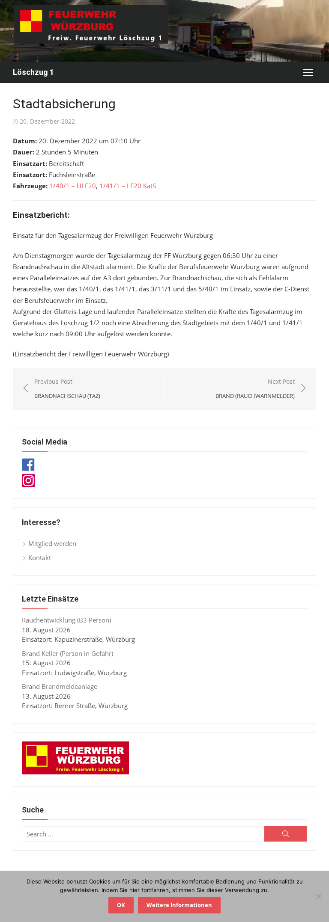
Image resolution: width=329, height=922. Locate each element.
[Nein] (318, 896)
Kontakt (39, 557)
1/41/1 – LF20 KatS (127, 185)
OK (121, 905)
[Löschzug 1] (164, 31)
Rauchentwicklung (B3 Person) (66, 620)
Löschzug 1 (33, 72)
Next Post (255, 388)
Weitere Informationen (179, 905)
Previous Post (67, 388)
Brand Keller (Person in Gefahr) (67, 653)
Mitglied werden (52, 543)
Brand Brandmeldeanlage (59, 686)
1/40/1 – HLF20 (72, 185)
